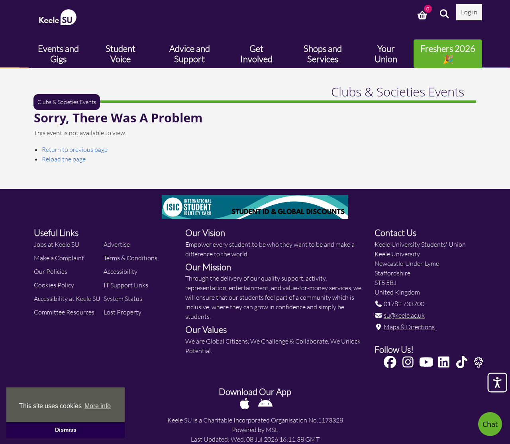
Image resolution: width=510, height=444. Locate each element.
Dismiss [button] (65, 429)
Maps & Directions (409, 326)
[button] (444, 14)
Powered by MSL (255, 429)
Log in (469, 12)
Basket (423, 14)
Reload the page (64, 159)
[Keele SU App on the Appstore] (245, 403)
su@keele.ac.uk (404, 315)
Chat (490, 424)
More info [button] (97, 406)
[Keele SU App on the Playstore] (265, 403)
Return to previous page (75, 149)
